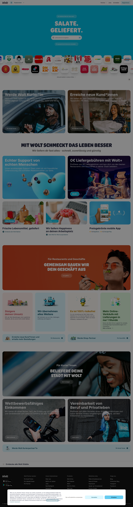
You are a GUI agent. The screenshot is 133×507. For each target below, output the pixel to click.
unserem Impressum (15, 502)
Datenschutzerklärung (52, 500)
